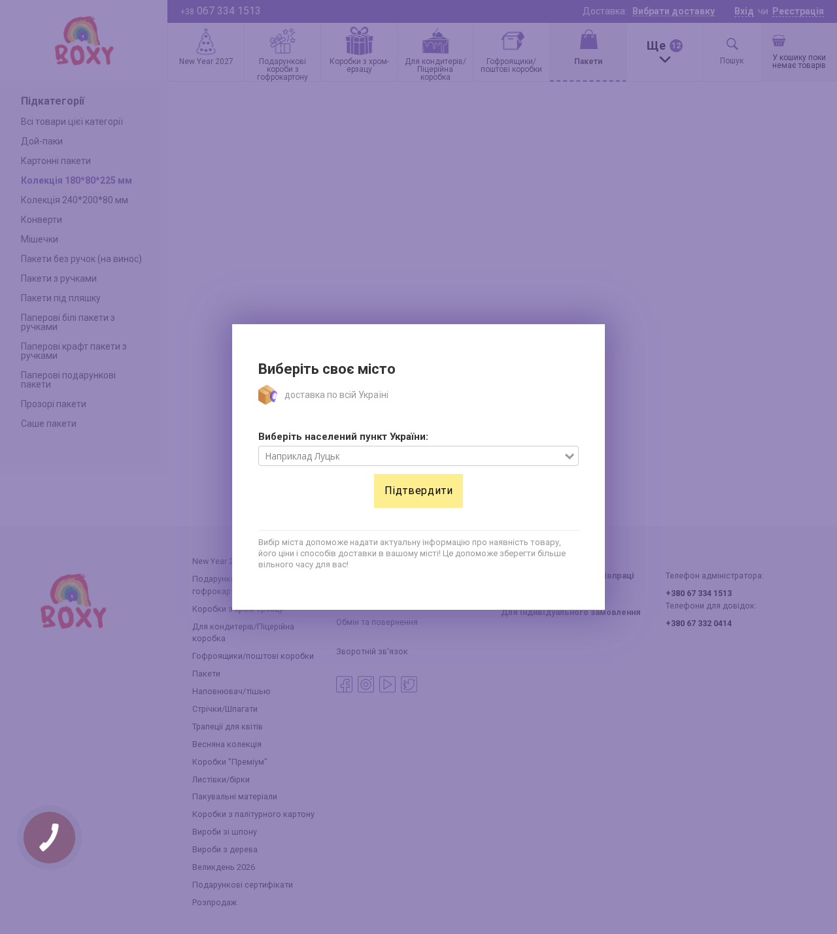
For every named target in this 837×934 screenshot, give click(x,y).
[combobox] (411, 456)
